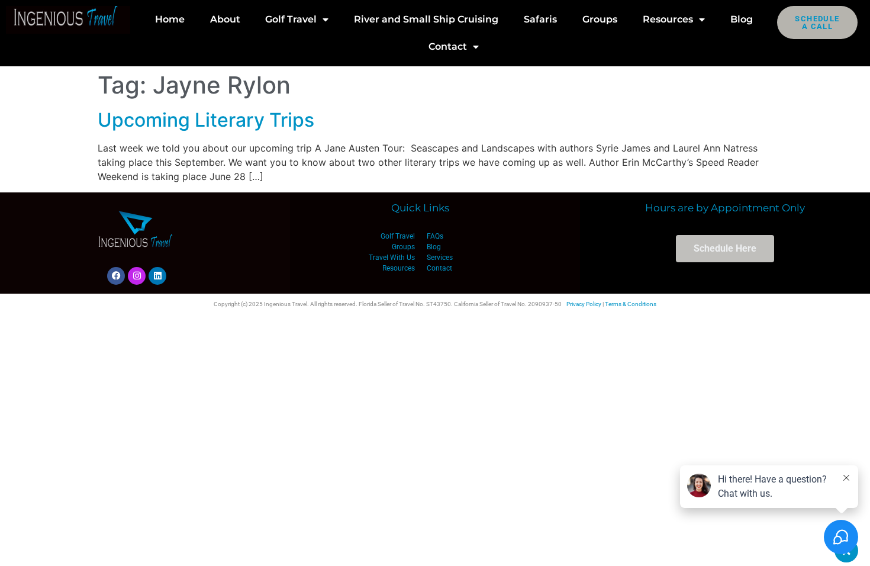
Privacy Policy (583, 304)
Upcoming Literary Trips (206, 119)
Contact (447, 46)
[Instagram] (137, 276)
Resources (668, 19)
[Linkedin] (157, 276)
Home (170, 19)
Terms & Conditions (630, 304)
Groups (599, 19)
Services (440, 257)
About (225, 19)
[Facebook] (116, 276)
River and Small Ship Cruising (426, 19)
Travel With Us (392, 257)
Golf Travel (291, 19)
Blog (741, 19)
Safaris (540, 19)
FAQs (435, 236)
